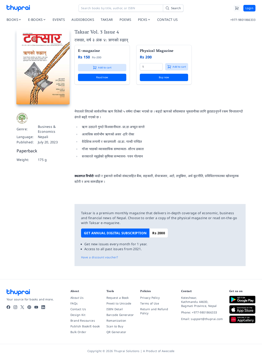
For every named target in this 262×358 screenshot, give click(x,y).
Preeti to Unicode (118, 303)
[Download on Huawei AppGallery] (242, 319)
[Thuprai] (18, 8)
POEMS (125, 19)
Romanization (116, 320)
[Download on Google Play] (242, 299)
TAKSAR (107, 19)
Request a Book (117, 298)
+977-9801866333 (242, 20)
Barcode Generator (120, 315)
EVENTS (59, 19)
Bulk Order (78, 332)
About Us (77, 298)
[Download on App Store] (242, 309)
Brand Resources (82, 320)
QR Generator (116, 332)
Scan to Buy (114, 326)
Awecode (168, 351)
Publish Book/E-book (85, 326)
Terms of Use (149, 303)
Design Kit (77, 315)
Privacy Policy (150, 298)
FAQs (74, 303)
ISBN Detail (114, 309)
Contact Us (78, 309)
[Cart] (237, 8)
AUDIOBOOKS (82, 19)
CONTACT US (167, 19)
